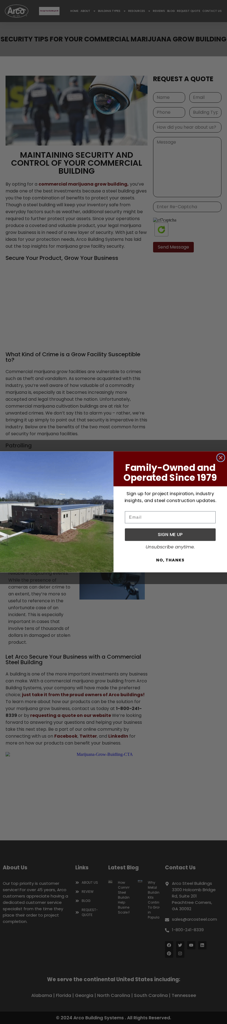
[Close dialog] (221, 457)
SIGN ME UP (170, 535)
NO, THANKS (170, 560)
